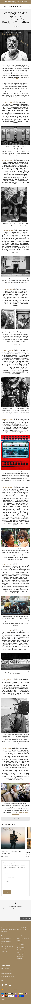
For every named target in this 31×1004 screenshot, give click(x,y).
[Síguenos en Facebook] (2, 985)
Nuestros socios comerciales (21, 953)
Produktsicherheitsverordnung (7, 977)
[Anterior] (1, 2)
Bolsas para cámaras (6, 943)
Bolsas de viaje (5, 949)
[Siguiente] (29, 2)
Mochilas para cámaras (7, 946)
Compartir (16, 818)
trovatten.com (15, 814)
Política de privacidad (6, 971)
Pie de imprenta (5, 968)
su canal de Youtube (23, 812)
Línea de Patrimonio (6, 941)
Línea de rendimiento (6, 938)
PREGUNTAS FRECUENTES (20, 943)
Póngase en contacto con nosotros (23, 939)
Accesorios (4, 951)
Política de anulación (6, 973)
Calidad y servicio (21, 949)
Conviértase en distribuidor (20, 957)
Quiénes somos (21, 947)
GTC (2, 980)
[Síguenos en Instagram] (6, 985)
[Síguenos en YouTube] (10, 985)
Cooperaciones (20, 961)
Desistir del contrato (25, 918)
